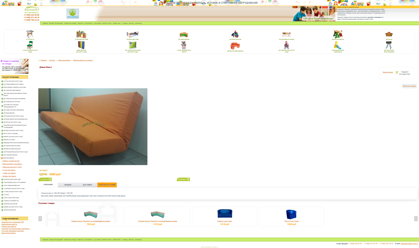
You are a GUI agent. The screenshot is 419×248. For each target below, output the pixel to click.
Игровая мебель (9, 113)
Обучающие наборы (11, 155)
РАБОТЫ (131, 23)
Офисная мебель (8, 158)
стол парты (30, 39)
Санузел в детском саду (12, 179)
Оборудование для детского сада (16, 152)
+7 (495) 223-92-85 (31, 15)
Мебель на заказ (9, 139)
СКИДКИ (67, 185)
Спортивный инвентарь (12, 185)
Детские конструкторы (12, 101)
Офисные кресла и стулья (12, 167)
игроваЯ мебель (184, 39)
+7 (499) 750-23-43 (31, 20)
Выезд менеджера (8, 233)
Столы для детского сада (13, 191)
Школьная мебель (10, 210)
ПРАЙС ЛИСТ (117, 23)
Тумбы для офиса (9, 173)
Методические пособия (12, 146)
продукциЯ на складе (286, 39)
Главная (43, 60)
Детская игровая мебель (12, 90)
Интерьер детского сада (12, 122)
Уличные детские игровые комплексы (16, 229)
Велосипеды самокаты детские (15, 87)
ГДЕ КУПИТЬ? (89, 23)
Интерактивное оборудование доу (16, 119)
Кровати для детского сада (13, 130)
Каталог (52, 60)
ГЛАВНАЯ (45, 23)
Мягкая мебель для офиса (12, 164)
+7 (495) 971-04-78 (31, 17)
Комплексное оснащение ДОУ (13, 222)
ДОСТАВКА (97, 23)
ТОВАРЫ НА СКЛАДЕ (70, 23)
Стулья (6, 194)
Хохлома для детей (10, 204)
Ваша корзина (388, 72)
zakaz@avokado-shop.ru (409, 244)
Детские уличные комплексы (14, 110)
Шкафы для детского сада (13, 207)
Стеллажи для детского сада (14, 188)
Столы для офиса (9, 170)
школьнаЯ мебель (338, 39)
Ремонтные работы (9, 226)
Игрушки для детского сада (14, 116)
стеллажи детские (81, 39)
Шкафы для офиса (9, 176)
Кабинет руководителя (11, 161)
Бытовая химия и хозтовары (14, 84)
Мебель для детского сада (13, 136)
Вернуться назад (409, 86)
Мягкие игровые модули (12, 149)
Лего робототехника (11, 133)
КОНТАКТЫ (138, 23)
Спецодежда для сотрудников (15, 182)
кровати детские (133, 39)
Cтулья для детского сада (13, 81)
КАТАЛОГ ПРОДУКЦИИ (56, 23)
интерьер (389, 39)
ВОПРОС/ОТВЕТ (107, 23)
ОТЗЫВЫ (125, 23)
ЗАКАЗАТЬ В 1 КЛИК (107, 185)
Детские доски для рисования (14, 98)
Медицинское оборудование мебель (16, 142)
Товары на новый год (11, 201)
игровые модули (235, 39)
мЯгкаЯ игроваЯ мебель (235, 51)
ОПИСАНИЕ (48, 185)
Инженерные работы (9, 224)
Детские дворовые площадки (13, 231)
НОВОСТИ (81, 23)
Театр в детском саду (11, 197)
